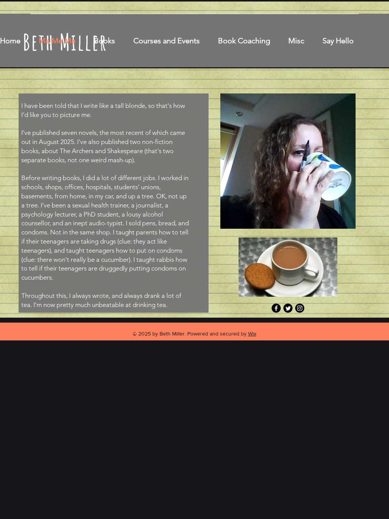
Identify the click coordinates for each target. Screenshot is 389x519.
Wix (252, 334)
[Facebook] (276, 308)
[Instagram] (299, 308)
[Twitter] (288, 308)
